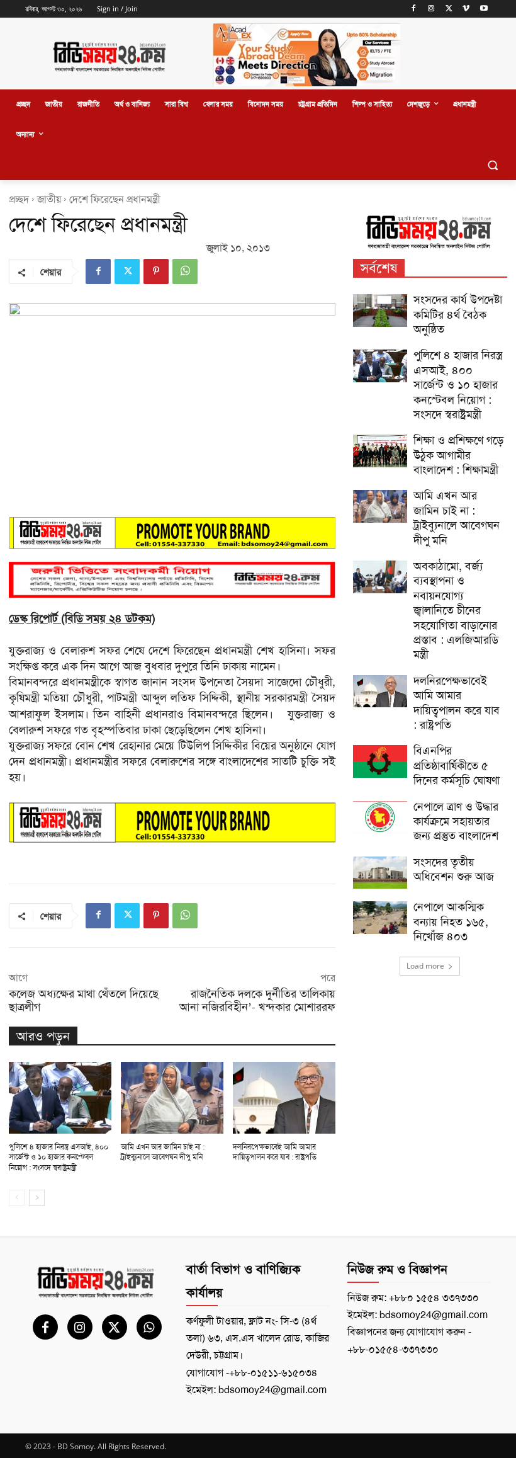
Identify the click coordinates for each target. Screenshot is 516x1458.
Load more (425, 965)
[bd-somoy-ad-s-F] (172, 580)
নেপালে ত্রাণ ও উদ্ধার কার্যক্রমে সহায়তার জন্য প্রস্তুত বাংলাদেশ (455, 821)
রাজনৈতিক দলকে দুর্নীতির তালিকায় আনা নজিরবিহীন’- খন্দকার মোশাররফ (257, 1000)
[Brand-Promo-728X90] (172, 822)
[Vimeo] (466, 9)
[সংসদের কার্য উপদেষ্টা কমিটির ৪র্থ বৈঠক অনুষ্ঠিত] (380, 310)
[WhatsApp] (185, 271)
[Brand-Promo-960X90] (172, 533)
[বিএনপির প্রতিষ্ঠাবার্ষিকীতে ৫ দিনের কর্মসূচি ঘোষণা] (380, 761)
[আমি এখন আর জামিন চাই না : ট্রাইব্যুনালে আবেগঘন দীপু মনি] (172, 1098)
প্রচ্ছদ (19, 199)
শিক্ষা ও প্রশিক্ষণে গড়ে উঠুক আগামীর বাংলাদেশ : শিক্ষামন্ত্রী (458, 455)
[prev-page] (17, 1198)
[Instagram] (431, 9)
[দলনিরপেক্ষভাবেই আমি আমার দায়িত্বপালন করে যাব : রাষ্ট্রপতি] (284, 1098)
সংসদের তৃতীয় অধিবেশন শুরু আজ (453, 869)
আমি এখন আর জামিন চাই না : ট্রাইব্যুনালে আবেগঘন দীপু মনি (163, 1152)
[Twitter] (449, 9)
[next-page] (37, 1198)
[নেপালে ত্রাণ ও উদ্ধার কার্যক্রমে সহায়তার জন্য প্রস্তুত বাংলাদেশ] (380, 817)
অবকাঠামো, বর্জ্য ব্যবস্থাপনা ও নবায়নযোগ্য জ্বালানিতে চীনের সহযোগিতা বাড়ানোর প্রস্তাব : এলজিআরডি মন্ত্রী (455, 610)
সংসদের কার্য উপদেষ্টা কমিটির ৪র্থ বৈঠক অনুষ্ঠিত (457, 314)
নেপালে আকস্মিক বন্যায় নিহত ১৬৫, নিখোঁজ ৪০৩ (450, 921)
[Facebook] (414, 9)
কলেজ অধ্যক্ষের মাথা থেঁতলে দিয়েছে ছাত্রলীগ (84, 1000)
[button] (492, 165)
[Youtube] (483, 9)
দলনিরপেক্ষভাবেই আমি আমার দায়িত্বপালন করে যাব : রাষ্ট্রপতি (275, 1152)
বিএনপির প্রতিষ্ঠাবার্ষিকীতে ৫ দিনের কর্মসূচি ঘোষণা (456, 765)
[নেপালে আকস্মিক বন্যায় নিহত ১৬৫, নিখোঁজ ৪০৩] (380, 917)
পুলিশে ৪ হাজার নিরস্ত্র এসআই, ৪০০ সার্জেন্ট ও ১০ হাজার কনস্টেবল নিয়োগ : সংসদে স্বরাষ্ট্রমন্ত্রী (58, 1157)
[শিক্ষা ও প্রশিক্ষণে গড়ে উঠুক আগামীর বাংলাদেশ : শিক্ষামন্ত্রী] (380, 451)
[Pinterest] (156, 271)
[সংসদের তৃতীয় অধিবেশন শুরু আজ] (380, 873)
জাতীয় (49, 199)
